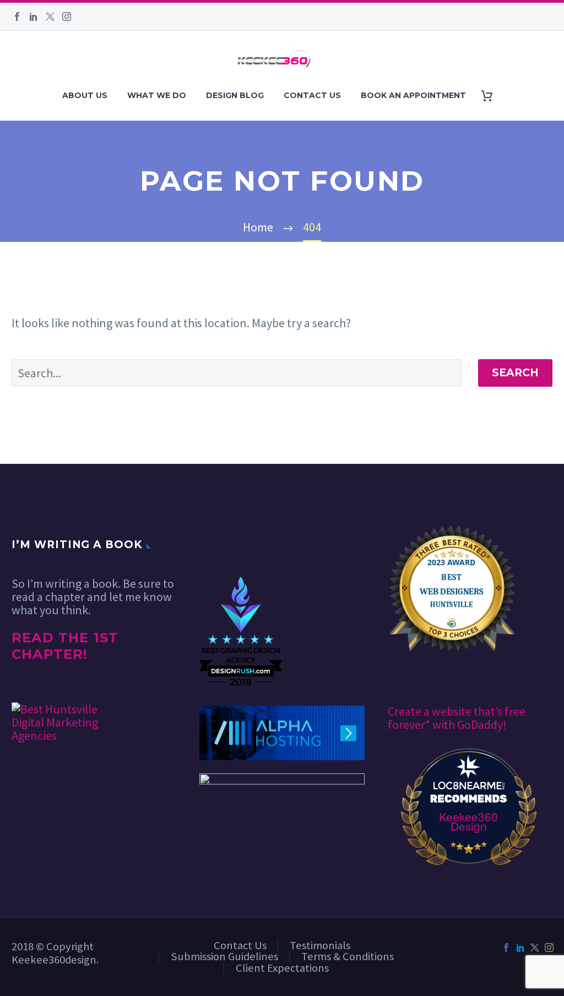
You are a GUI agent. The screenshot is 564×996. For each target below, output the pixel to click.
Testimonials (320, 945)
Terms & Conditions (347, 956)
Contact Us (312, 95)
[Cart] (491, 95)
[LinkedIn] (33, 16)
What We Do (156, 95)
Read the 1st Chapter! (65, 646)
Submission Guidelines (224, 956)
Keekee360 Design (468, 821)
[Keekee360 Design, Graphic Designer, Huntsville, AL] (240, 543)
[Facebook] (17, 16)
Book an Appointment (413, 95)
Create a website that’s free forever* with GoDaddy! (456, 717)
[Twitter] (50, 16)
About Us (84, 95)
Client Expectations (282, 967)
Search (515, 372)
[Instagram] (66, 16)
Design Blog (235, 95)
